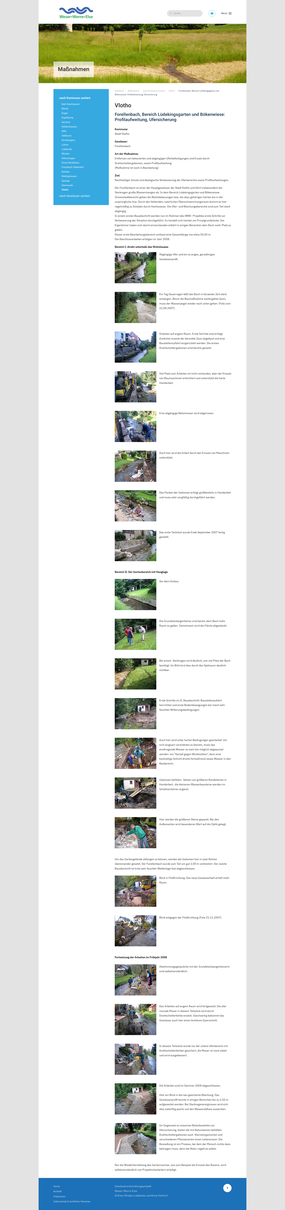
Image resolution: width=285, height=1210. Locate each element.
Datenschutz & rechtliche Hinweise (71, 1201)
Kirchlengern (68, 140)
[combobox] (185, 13)
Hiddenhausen (69, 126)
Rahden (66, 172)
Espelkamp (67, 117)
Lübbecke (67, 149)
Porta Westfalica (70, 163)
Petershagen (68, 158)
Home (56, 1186)
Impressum (59, 1196)
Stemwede (67, 185)
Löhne (65, 145)
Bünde (65, 108)
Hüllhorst (66, 136)
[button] (226, 13)
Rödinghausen (69, 176)
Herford (66, 122)
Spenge (66, 181)
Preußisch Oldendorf (73, 167)
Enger (65, 113)
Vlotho (65, 190)
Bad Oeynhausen (71, 104)
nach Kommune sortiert (74, 98)
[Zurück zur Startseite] (77, 13)
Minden (66, 153)
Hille (64, 131)
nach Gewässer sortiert (74, 196)
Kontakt (57, 1191)
